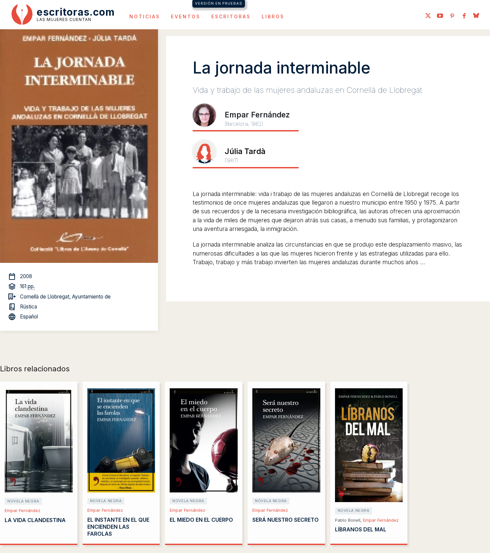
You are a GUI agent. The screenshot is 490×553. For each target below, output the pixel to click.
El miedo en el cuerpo (201, 519)
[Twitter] (428, 16)
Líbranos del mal (360, 529)
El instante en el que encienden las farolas (118, 526)
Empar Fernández (22, 510)
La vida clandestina (35, 520)
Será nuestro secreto (285, 519)
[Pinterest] (452, 16)
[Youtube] (440, 16)
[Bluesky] (476, 16)
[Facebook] (464, 16)
